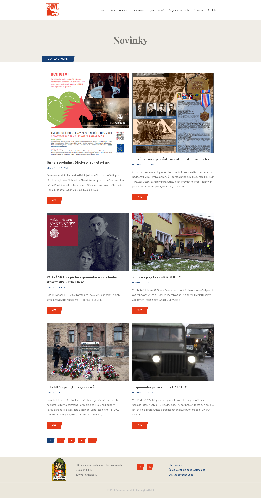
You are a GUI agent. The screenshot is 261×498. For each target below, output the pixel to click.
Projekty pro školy (178, 10)
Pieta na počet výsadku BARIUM (157, 277)
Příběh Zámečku (119, 10)
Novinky (198, 10)
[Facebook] (140, 467)
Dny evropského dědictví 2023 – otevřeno (78, 162)
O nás (102, 10)
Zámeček (52, 59)
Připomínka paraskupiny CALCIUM (160, 387)
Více (54, 200)
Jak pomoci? (157, 10)
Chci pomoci (175, 465)
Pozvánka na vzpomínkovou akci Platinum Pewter (171, 159)
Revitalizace (139, 10)
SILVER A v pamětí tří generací (70, 387)
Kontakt (212, 10)
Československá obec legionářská (187, 469)
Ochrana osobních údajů (181, 474)
